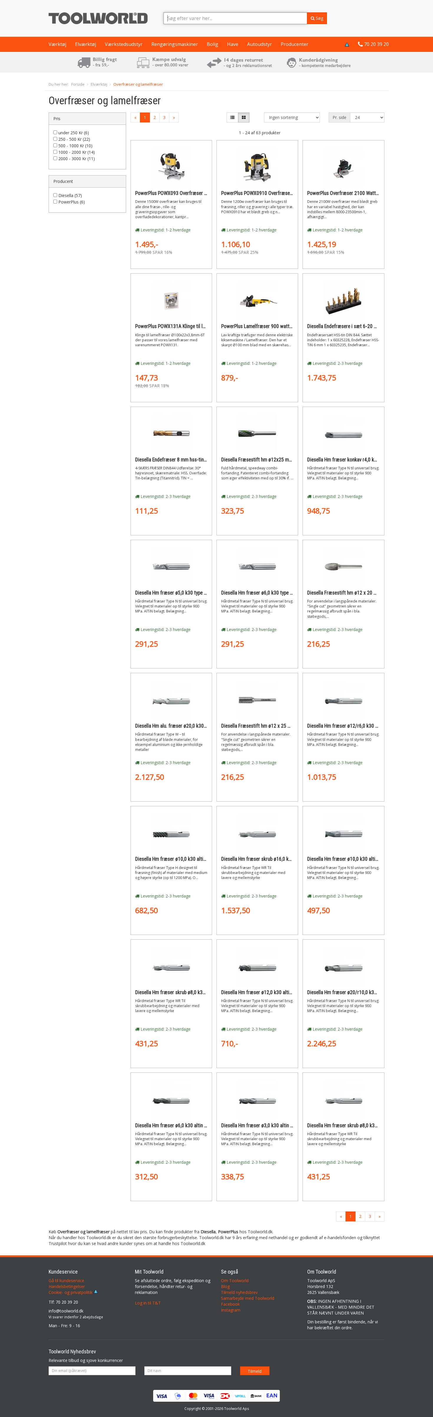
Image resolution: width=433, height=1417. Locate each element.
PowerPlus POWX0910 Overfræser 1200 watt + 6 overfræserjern (287, 193)
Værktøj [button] (57, 44)
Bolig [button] (212, 44)
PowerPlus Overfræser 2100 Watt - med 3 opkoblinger (362, 193)
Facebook (230, 1304)
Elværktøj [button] (85, 44)
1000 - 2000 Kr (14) (76, 152)
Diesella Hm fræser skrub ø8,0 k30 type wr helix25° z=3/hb (195, 992)
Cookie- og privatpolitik (71, 1292)
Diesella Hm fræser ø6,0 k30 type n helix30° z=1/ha (273, 593)
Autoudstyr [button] (259, 44)
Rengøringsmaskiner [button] (174, 44)
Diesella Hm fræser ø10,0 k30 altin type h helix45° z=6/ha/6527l (200, 859)
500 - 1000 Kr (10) (75, 145)
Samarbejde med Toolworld (247, 1298)
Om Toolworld (235, 1280)
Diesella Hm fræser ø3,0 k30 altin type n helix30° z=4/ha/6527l (285, 1125)
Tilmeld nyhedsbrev (239, 1292)
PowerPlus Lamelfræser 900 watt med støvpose (270, 326)
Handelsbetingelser (67, 1286)
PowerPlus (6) (71, 202)
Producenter (294, 44)
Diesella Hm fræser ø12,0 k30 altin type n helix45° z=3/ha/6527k (287, 992)
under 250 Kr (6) (73, 132)
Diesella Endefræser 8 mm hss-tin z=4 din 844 (182, 460)
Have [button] (232, 44)
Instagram (230, 1310)
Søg (319, 18)
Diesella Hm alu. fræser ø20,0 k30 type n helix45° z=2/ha (192, 726)
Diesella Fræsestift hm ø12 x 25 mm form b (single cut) (277, 726)
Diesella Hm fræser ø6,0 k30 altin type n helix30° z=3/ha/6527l (199, 1125)
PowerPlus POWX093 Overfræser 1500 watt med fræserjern (196, 193)
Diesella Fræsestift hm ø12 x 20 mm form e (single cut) (363, 593)
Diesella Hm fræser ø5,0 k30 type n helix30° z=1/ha (187, 593)
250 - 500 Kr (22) (74, 139)
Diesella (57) (70, 195)
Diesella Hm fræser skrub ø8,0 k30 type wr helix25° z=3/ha (367, 1125)
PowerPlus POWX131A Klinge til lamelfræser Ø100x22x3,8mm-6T (202, 326)
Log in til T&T (148, 1303)
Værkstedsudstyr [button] (124, 44)
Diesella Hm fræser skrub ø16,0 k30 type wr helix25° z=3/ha (282, 859)
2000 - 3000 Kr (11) (76, 158)
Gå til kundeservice (66, 1280)
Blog (225, 1286)
